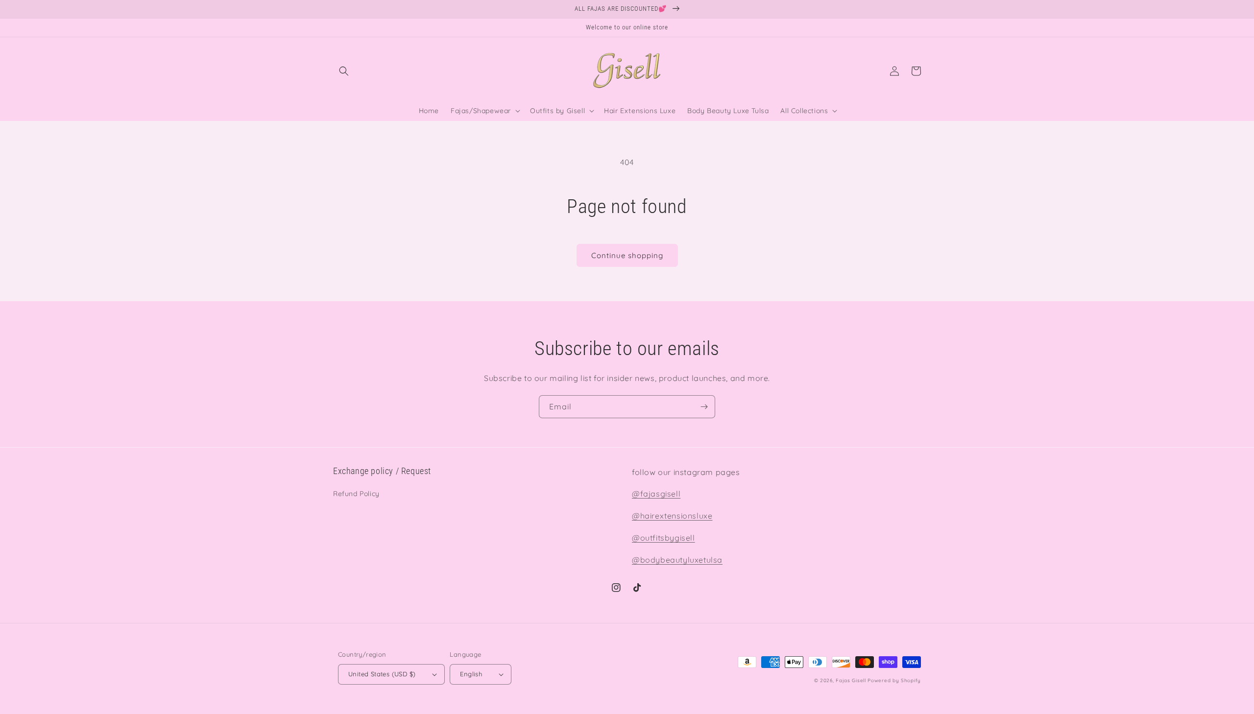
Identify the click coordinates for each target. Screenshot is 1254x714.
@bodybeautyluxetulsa (677, 560)
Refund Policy (356, 493)
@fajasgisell (656, 494)
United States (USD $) (381, 674)
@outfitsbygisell (663, 538)
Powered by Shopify (894, 680)
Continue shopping (627, 255)
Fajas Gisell (851, 680)
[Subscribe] (704, 406)
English (471, 674)
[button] (344, 71)
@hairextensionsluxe (672, 516)
